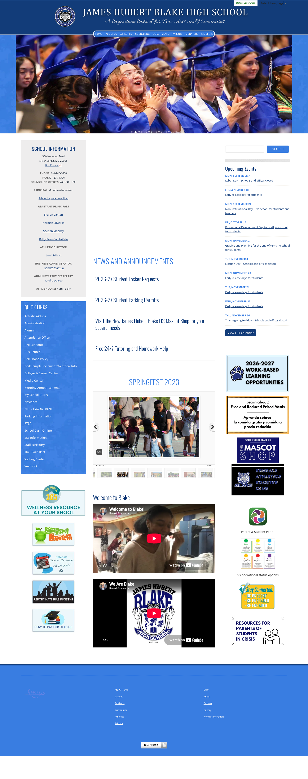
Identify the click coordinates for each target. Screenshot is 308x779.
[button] (36, 84)
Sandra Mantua (54, 267)
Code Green (245, 2)
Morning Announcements (42, 387)
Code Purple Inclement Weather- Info (51, 366)
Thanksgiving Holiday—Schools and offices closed (256, 320)
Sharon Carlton (53, 214)
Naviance (31, 401)
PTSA (28, 423)
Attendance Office (37, 337)
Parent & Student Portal (257, 531)
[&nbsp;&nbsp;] (258, 630)
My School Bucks (36, 394)
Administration (35, 323)
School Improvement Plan (53, 198)
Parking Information (38, 416)
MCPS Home (121, 689)
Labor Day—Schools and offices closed (249, 180)
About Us (111, 33)
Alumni (30, 330)
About (207, 696)
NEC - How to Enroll (38, 409)
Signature (192, 33)
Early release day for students (243, 194)
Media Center (34, 380)
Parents (177, 33)
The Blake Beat (35, 452)
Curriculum (121, 709)
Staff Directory (35, 444)
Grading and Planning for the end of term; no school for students (257, 247)
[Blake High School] (154, 16)
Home (98, 33)
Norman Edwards (53, 222)
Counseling (142, 33)
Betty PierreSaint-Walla (53, 238)
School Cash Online (38, 430)
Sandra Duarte (53, 280)
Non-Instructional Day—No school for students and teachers (257, 210)
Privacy (207, 709)
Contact (208, 702)
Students (207, 33)
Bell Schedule (34, 344)
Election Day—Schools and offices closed (250, 263)
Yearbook (31, 466)
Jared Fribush (54, 255)
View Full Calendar (241, 332)
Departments (161, 33)
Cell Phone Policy (36, 359)
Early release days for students (244, 277)
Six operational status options (258, 575)
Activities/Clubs (35, 316)
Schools (119, 722)
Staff (206, 689)
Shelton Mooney (53, 230)
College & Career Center (41, 373)
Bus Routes (52, 164)
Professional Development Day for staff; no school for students (256, 229)
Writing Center (35, 459)
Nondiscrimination (214, 716)
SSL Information (36, 437)
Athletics (126, 33)
